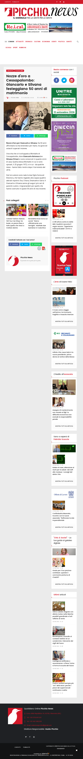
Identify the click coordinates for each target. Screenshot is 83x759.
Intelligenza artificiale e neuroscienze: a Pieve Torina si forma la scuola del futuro (63, 663)
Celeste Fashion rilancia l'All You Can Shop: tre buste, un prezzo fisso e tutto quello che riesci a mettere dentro (15, 223)
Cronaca (28, 42)
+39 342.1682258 (36, 721)
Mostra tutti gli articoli (64, 238)
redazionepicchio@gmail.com (41, 725)
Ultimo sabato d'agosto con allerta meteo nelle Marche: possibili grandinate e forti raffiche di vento (63, 615)
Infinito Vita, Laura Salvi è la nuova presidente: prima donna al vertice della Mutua (63, 354)
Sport (15, 48)
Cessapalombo (19, 70)
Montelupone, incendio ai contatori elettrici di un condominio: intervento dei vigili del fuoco (63, 640)
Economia (46, 42)
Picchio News (27, 257)
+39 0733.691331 (36, 717)
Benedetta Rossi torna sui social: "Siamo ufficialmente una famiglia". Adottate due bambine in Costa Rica (38, 223)
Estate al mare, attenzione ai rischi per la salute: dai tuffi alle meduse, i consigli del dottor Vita (63, 471)
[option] (16, 217)
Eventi (54, 42)
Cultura (37, 42)
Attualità (19, 42)
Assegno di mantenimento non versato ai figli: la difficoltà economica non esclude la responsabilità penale (63, 415)
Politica (61, 42)
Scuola (8, 48)
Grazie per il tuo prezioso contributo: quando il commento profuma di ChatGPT (62, 574)
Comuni (10, 42)
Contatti (8, 2)
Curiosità (10, 70)
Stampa (41, 97)
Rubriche (22, 48)
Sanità (69, 42)
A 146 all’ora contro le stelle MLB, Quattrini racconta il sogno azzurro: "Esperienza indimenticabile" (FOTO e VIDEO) (63, 226)
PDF (46, 97)
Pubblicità (15, 2)
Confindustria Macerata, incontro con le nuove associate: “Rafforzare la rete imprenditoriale (63, 517)
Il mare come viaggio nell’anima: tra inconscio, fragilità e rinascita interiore (63, 312)
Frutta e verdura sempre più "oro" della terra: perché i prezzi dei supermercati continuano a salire (63, 686)
